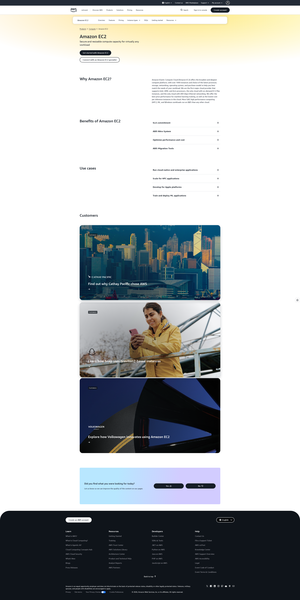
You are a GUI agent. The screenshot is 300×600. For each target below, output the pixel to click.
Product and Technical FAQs (120, 558)
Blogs (68, 563)
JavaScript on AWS (159, 563)
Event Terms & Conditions (205, 572)
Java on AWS (157, 554)
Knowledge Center (202, 549)
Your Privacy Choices (93, 592)
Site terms (78, 592)
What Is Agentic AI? (73, 545)
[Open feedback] (297, 300)
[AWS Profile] (228, 3)
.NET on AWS (157, 545)
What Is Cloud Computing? (77, 540)
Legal (197, 563)
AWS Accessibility (202, 558)
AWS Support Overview (204, 554)
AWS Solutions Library (118, 549)
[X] (207, 586)
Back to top (148, 576)
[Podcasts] (230, 586)
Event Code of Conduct (204, 567)
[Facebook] (211, 586)
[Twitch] (222, 586)
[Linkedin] (215, 586)
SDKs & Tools (157, 540)
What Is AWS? (71, 536)
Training (112, 540)
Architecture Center (117, 554)
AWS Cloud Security (74, 554)
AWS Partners (114, 567)
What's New (70, 558)
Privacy (68, 592)
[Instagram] (218, 586)
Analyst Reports (115, 563)
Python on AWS (158, 549)
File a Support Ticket (203, 540)
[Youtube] (226, 586)
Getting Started (115, 536)
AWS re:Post (200, 545)
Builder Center (158, 536)
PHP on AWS (157, 558)
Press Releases (72, 567)
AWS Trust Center (116, 545)
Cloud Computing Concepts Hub (79, 549)
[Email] (233, 586)
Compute (92, 29)
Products (83, 29)
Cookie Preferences (116, 592)
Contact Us (199, 536)
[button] (98, 10)
